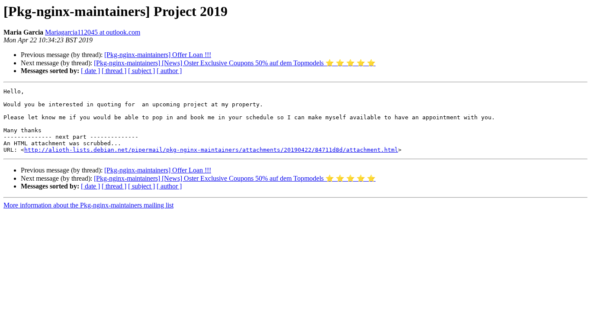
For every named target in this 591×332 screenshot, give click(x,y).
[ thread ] (114, 70)
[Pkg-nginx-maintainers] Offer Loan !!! (157, 54)
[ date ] (90, 70)
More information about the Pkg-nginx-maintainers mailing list (88, 205)
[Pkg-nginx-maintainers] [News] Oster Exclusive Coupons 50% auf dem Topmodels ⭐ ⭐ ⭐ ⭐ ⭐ (235, 63)
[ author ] (169, 70)
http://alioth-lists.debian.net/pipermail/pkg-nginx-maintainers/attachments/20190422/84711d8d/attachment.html (211, 150)
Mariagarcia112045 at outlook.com (92, 32)
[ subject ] (141, 70)
